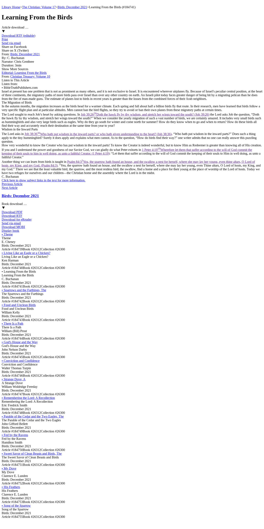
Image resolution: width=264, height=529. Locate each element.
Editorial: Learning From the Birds (24, 73)
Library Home (11, 7)
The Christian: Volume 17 (39, 7)
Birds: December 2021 (72, 7)
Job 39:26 (145, 114)
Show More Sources (15, 69)
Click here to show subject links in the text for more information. (43, 180)
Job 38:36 (98, 134)
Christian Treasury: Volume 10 (30, 76)
